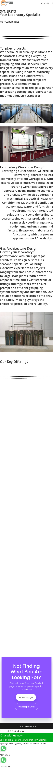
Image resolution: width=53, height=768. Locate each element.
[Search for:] (51, 3)
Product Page (25, 697)
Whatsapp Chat (26, 706)
